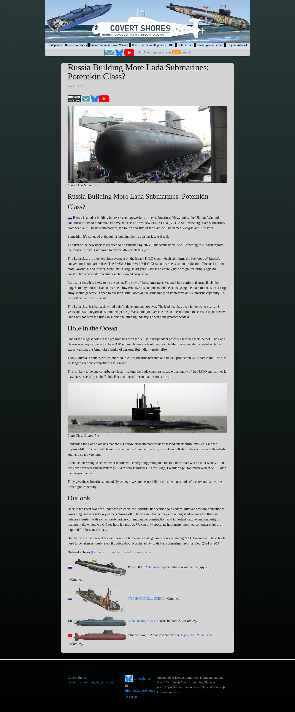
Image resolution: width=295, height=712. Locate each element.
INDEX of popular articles (153, 52)
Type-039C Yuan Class (196, 635)
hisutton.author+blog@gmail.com (90, 682)
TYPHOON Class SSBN (145, 598)
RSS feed (131, 696)
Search (186, 52)
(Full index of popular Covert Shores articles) (121, 552)
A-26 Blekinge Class (142, 621)
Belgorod (154, 567)
